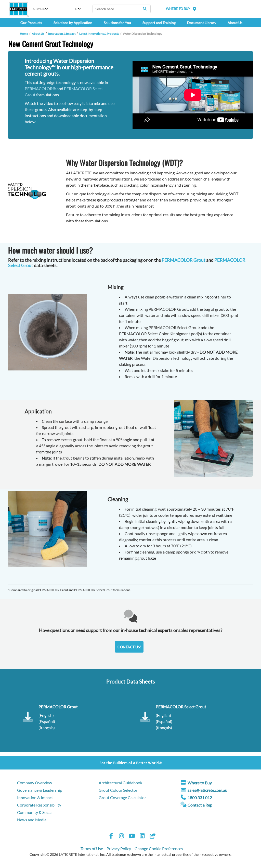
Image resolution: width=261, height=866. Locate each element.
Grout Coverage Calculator (122, 797)
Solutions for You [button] (117, 22)
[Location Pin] (194, 8)
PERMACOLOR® (40, 88)
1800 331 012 (200, 797)
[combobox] (122, 9)
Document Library (201, 22)
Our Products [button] (31, 22)
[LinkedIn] (142, 836)
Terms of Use (92, 848)
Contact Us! (129, 647)
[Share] (152, 836)
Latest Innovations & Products (99, 33)
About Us (38, 33)
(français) (46, 727)
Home (24, 33)
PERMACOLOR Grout (183, 260)
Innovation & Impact (61, 33)
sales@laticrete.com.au (207, 790)
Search (144, 8)
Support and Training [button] (159, 22)
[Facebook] (111, 836)
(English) (46, 715)
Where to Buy (200, 782)
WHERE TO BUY (178, 9)
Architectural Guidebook (120, 782)
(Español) (46, 721)
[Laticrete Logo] (18, 9)
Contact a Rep (200, 804)
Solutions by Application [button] (73, 22)
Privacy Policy (119, 848)
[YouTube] (131, 836)
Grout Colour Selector (118, 790)
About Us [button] (235, 22)
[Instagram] (121, 836)
